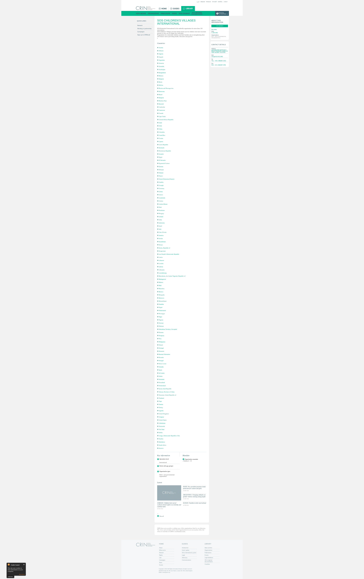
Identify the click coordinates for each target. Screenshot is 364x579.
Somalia (161, 367)
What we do (162, 550)
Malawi (161, 282)
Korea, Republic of (164, 248)
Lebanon (161, 260)
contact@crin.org (166, 572)
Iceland (161, 216)
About (226, 1)
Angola (161, 57)
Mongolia (161, 295)
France (161, 176)
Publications (165, 13)
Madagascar (162, 279)
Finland (161, 173)
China (160, 129)
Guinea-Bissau (163, 204)
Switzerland (162, 385)
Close (24, 564)
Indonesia (162, 223)
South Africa (162, 445)
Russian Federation (164, 354)
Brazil (160, 94)
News (160, 562)
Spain (160, 370)
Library (188, 8)
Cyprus (161, 141)
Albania (161, 50)
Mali (160, 285)
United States (163, 420)
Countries (207, 564)
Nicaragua (162, 313)
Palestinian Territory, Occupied (168, 329)
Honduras (162, 210)
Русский (214, 1)
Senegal (161, 360)
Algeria (161, 54)
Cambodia (162, 107)
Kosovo (161, 448)
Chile (160, 126)
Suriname (161, 379)
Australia (161, 66)
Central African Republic (166, 119)
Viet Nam (161, 429)
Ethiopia (161, 169)
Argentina (162, 60)
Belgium (161, 79)
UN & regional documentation (197, 13)
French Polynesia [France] (166, 179)
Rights (161, 555)
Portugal (161, 348)
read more (10, 576)
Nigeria (161, 320)
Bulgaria (161, 97)
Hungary (161, 213)
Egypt (160, 157)
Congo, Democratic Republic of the (169, 435)
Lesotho (161, 263)
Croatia (161, 138)
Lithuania (161, 270)
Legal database (184, 13)
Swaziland (162, 382)
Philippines (162, 342)
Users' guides (185, 550)
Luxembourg (162, 273)
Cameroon (162, 110)
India (160, 220)
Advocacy (184, 557)
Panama (161, 332)
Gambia (161, 182)
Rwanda (161, 357)
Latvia (160, 257)
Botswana (162, 91)
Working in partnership (144, 28)
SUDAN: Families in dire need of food (194, 503)
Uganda (161, 410)
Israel (160, 226)
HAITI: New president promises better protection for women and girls (194, 487)
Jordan (161, 238)
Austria (161, 47)
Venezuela (162, 426)
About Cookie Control (9, 564)
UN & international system (189, 552)
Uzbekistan (162, 423)
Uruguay (161, 417)
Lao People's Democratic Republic (169, 254)
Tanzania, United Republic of (167, 395)
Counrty (222, 13)
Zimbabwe (162, 442)
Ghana (161, 191)
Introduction (185, 547)
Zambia (161, 439)
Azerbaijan (162, 69)
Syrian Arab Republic (165, 389)
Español (220, 1)
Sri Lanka (161, 373)
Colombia (162, 132)
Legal (183, 555)
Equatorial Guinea (164, 163)
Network (139, 25)
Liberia (161, 266)
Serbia (160, 432)
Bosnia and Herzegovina (166, 88)
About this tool (22, 574)
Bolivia (161, 85)
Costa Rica (162, 135)
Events (174, 13)
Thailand (161, 398)
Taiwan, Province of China (167, 392)
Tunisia (161, 404)
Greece (161, 194)
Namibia (161, 304)
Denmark (161, 148)
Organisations (153, 13)
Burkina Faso (163, 101)
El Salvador (162, 160)
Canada (161, 113)
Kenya (161, 245)
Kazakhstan (162, 241)
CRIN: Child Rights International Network (145, 545)
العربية (198, 1)
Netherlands (162, 310)
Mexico (161, 291)
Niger (160, 317)
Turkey (161, 407)
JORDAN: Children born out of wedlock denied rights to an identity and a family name (169, 504)
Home (163, 8)
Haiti (160, 207)
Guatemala (162, 198)
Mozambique (163, 301)
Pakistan (161, 326)
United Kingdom (164, 414)
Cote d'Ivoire (162, 232)
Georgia (161, 185)
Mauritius (161, 288)
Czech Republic (163, 144)
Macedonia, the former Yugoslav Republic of (172, 276)
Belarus (161, 76)
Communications (186, 560)
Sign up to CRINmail (143, 35)
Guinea (161, 201)
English (203, 1)
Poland (161, 345)
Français (208, 1)
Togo (160, 401)
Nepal (160, 307)
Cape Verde (162, 116)
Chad (160, 122)
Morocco (161, 298)
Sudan (160, 376)
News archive (141, 13)
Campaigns (140, 31)
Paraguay (161, 335)
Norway (161, 323)
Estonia (161, 166)
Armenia (161, 63)
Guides (175, 8)
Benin (160, 82)
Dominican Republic (165, 151)
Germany (161, 188)
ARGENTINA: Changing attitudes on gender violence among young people (194, 495)
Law (160, 557)
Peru (160, 338)
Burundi (161, 104)
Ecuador (161, 154)
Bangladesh (162, 72)
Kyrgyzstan (162, 251)
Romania (161, 351)
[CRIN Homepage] (146, 8)
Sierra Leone (162, 363)
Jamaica (161, 235)
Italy (160, 229)
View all (161, 516)
